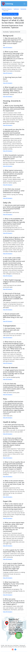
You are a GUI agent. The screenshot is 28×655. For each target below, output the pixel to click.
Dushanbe (23, 9)
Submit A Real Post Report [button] (10, 14)
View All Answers (7, 47)
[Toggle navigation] (24, 3)
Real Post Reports (7, 9)
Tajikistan (16, 9)
